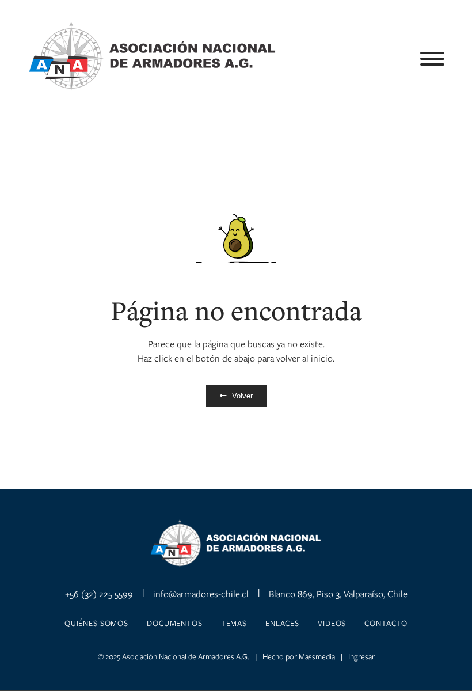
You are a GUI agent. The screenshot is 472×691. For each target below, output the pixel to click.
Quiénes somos (96, 623)
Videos (332, 623)
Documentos (175, 623)
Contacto (386, 623)
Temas (234, 623)
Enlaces (282, 623)
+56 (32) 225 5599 (99, 593)
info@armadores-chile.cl (201, 593)
